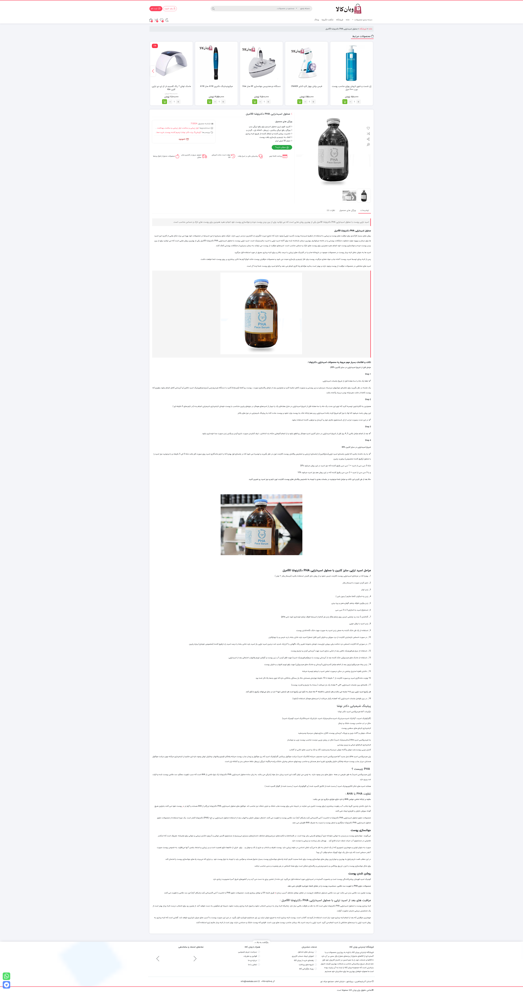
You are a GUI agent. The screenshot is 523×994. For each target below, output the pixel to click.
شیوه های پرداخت (306, 964)
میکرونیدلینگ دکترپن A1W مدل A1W (216, 86)
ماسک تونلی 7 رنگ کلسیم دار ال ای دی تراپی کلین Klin (171, 88)
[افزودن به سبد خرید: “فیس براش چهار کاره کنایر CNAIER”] (299, 101)
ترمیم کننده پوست (173, 132)
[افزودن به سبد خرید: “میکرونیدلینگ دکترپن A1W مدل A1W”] (209, 101)
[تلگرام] (6, 985)
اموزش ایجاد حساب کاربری (303, 956)
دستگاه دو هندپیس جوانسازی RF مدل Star (261, 86)
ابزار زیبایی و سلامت (190, 128)
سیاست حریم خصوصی (247, 952)
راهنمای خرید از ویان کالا (304, 960)
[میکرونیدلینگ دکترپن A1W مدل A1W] (216, 63)
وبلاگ (316, 20)
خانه (347, 20)
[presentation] (153, 71)
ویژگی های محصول (347, 210)
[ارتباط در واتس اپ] (6, 976)
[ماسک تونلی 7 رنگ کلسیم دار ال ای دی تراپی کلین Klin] (171, 63)
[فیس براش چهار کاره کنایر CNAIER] (306, 63)
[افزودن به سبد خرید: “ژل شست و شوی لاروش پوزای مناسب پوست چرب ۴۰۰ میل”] (344, 101)
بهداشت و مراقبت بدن (155, 128)
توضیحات (364, 210)
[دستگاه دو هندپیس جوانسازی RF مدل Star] (261, 63)
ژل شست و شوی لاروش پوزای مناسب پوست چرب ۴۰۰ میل (351, 88)
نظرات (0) (331, 210)
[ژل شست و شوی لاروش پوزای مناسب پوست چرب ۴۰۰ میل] (352, 63)
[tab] (364, 210)
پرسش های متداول (306, 952)
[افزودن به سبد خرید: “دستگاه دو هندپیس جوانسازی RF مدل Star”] (254, 101)
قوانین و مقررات (250, 956)
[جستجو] (213, 8)
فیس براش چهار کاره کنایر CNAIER (306, 86)
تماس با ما (252, 964)
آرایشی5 (197, 132)
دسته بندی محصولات (363, 20)
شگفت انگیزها (327, 20)
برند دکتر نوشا (187, 132)
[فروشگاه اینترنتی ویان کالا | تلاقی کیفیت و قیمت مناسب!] (347, 8)
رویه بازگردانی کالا (306, 969)
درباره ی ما (252, 960)
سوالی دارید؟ (280, 147)
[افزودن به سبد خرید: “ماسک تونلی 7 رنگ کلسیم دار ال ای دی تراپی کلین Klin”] (164, 101)
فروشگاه (339, 20)
